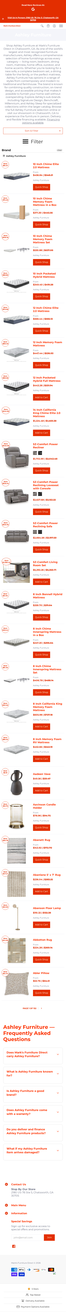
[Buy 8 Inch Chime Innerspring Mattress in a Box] (16, 642)
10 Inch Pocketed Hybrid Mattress (44, 275)
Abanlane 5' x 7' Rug (47, 874)
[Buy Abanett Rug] (16, 850)
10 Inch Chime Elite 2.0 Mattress (46, 166)
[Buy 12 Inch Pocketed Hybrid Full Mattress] (16, 388)
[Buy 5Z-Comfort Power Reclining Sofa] (16, 537)
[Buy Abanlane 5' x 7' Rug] (16, 884)
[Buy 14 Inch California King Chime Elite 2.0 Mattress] (16, 422)
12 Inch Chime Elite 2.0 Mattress (45, 309)
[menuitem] (42, 26)
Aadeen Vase (41, 774)
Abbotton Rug (42, 939)
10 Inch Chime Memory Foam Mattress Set (42, 239)
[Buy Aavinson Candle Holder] (16, 817)
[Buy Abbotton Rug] (16, 950)
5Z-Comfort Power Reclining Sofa (45, 525)
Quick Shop (41, 187)
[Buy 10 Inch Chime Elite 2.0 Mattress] (16, 176)
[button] (3, 18)
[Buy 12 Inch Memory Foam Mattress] (16, 354)
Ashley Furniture (15, 156)
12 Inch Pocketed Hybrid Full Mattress (47, 379)
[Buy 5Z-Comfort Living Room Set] (16, 572)
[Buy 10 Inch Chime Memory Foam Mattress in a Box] (16, 212)
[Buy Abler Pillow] (16, 984)
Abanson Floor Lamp (47, 908)
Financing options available (41, 121)
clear (59, 150)
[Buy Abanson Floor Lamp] (16, 917)
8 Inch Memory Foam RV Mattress (47, 741)
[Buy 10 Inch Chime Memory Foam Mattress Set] (16, 250)
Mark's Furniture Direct (22, 1263)
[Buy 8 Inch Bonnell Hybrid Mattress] (16, 606)
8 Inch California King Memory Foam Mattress (47, 707)
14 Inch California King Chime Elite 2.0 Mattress (46, 413)
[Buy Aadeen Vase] (16, 783)
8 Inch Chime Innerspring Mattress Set (47, 669)
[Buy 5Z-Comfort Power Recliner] (16, 458)
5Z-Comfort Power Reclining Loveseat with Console (46, 485)
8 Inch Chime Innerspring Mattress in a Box (47, 632)
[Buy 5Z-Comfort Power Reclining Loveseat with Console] (16, 497)
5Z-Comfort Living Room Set (45, 564)
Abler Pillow (41, 973)
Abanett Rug (41, 839)
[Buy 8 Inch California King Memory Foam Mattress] (16, 716)
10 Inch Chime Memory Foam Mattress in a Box (45, 201)
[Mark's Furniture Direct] (12, 25)
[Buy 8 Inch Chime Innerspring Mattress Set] (16, 680)
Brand (6, 150)
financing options (45, 1140)
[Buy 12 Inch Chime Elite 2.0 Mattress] (16, 320)
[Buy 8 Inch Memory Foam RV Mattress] (16, 749)
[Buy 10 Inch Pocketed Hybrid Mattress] (16, 286)
